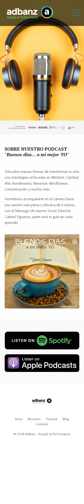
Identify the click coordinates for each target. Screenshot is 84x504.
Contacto (42, 424)
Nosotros (34, 419)
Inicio (18, 419)
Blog (66, 419)
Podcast (51, 419)
